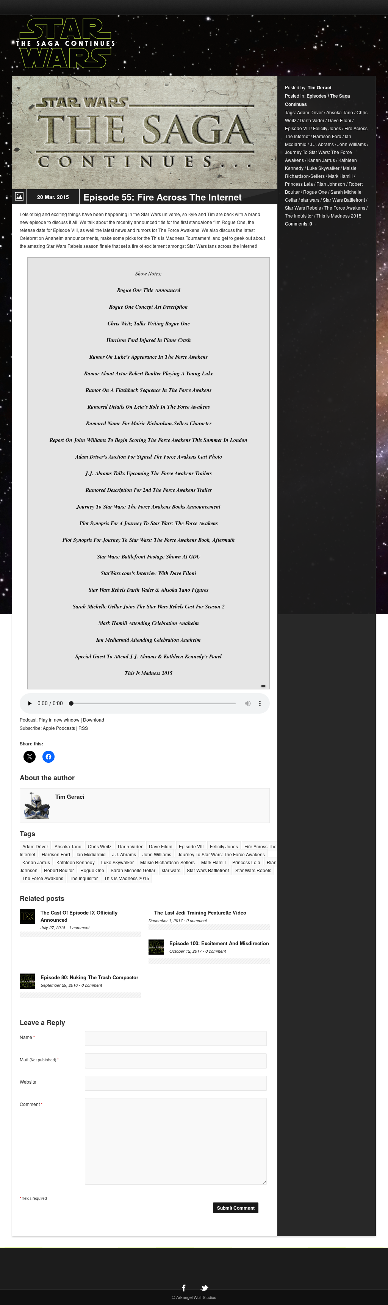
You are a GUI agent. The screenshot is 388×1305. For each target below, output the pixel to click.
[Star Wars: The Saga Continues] (105, 43)
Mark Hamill (213, 862)
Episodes (317, 95)
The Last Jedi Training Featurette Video (200, 912)
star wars (171, 870)
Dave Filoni (160, 846)
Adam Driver (35, 846)
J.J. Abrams (124, 854)
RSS (83, 728)
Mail (39, 1059)
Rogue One (92, 870)
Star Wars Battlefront (208, 870)
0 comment (196, 920)
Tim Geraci (69, 796)
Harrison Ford (56, 854)
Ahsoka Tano (68, 846)
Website (28, 1081)
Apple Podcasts (59, 728)
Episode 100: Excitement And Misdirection (219, 943)
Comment (31, 1104)
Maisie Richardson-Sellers (167, 862)
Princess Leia (246, 862)
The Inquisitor (84, 878)
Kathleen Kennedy (75, 862)
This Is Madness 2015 (126, 878)
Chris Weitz (99, 846)
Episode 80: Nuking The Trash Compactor (89, 977)
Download (93, 719)
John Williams (156, 854)
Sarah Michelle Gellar (133, 870)
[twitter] (204, 1288)
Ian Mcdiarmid (91, 854)
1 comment (79, 927)
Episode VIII (191, 846)
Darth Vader (130, 846)
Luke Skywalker (117, 862)
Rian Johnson (330, 183)
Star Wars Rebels (253, 870)
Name (27, 1037)
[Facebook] (184, 1288)
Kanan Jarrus (36, 862)
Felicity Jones (224, 846)
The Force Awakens (42, 878)
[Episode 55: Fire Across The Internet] (144, 132)
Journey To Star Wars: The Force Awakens (221, 854)
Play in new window (59, 719)
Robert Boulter (59, 870)
